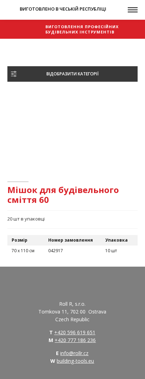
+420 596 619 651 (74, 332)
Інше (52, 47)
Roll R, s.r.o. (25, 29)
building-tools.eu (75, 361)
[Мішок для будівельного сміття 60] (50, 127)
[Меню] (133, 10)
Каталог (32, 47)
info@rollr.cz (74, 353)
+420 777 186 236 (75, 340)
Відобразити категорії (72, 74)
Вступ (12, 47)
